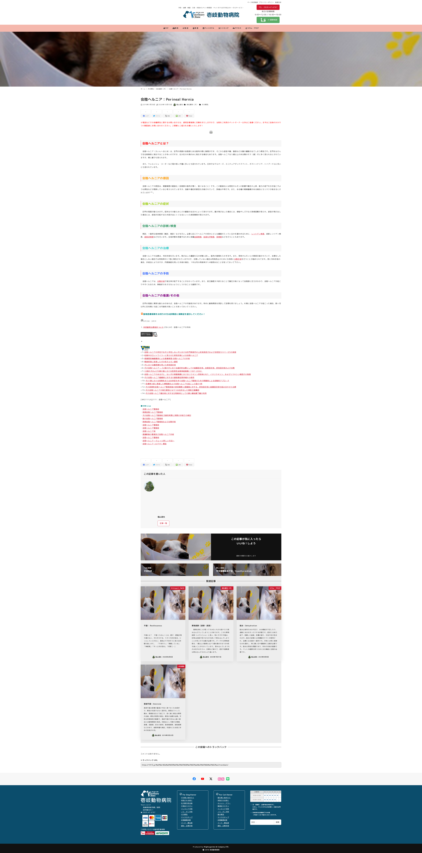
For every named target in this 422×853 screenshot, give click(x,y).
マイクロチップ (187, 817)
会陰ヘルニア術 (149, 431)
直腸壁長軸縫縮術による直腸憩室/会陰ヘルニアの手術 (167, 358)
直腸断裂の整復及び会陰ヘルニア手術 (158, 434)
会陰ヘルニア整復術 (151, 409)
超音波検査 (149, 237)
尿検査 (219, 237)
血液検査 (198, 237)
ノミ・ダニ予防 (187, 812)
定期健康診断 (186, 820)
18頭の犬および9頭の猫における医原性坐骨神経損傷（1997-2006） (173, 371)
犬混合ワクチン (187, 806)
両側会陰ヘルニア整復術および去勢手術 (159, 422)
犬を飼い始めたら (187, 798)
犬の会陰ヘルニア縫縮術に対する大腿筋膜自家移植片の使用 (169, 377)
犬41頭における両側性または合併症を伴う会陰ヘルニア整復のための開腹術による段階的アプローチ (187, 380)
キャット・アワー (224, 803)
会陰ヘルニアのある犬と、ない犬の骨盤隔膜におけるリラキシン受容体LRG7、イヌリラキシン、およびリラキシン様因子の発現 (197, 374)
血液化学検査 (209, 237)
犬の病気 (205, 104)
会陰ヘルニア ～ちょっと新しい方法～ (158, 441)
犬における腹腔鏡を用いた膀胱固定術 (160, 365)
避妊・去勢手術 (187, 826)
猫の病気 (221, 814)
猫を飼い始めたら (224, 798)
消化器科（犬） (192, 104)
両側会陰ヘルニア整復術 (153, 412)
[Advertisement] (218, 496)
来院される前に (187, 800)
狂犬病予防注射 (187, 803)
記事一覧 (163, 523)
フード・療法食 (187, 823)
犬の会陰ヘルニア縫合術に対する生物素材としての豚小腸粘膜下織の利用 (176, 393)
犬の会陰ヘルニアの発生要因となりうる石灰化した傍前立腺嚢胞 (172, 390)
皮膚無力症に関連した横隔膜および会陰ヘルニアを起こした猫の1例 (174, 384)
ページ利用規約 (252, 2)
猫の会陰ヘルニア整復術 (153, 418)
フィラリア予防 (187, 809)
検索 (277, 822)
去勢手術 (238, 259)
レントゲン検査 (257, 234)
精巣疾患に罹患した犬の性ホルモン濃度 (161, 361)
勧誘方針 (278, 2)
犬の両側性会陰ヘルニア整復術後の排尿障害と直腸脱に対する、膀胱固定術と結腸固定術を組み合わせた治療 (191, 387)
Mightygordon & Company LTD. (216, 847)
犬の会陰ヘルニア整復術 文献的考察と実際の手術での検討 (167, 415)
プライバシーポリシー (266, 2)
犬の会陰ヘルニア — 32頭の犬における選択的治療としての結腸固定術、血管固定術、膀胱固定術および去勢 (189, 368)
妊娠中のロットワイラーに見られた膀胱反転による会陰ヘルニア (171, 355)
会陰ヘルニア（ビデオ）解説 (154, 444)
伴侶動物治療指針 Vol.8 (153, 327)
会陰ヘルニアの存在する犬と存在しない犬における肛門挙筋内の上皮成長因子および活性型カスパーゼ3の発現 (190, 352)
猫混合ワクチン (223, 806)
